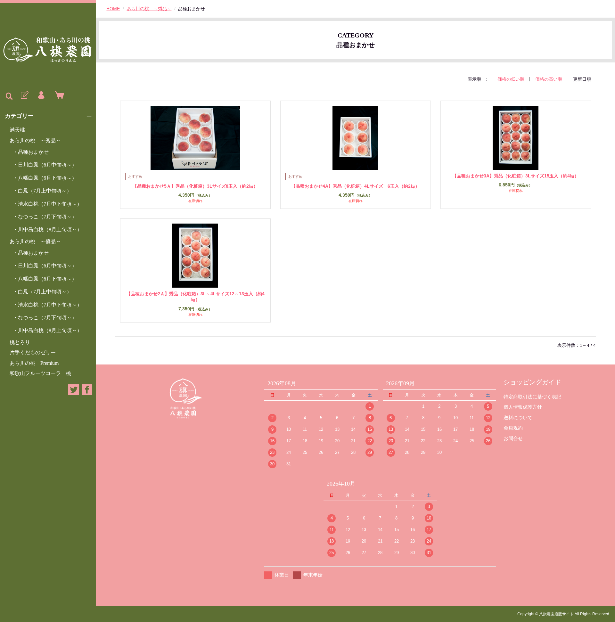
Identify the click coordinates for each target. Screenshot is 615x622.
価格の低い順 (510, 79)
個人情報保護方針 (523, 407)
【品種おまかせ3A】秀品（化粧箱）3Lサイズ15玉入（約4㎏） (515, 175)
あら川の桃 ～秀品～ (35, 140)
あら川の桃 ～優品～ (35, 241)
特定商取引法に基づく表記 (532, 396)
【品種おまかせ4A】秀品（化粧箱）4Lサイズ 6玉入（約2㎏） (355, 186)
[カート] (58, 95)
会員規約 (513, 427)
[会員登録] (24, 95)
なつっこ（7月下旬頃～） (47, 216)
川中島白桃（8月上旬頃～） (50, 229)
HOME (113, 8)
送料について (518, 417)
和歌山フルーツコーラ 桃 (40, 373)
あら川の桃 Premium (34, 363)
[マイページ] (41, 95)
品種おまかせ (33, 152)
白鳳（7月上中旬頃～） (45, 190)
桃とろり (20, 342)
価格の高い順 (548, 79)
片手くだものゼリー (33, 352)
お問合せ (513, 438)
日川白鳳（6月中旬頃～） (47, 165)
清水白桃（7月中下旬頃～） (50, 204)
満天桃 (17, 130)
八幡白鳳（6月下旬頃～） (47, 178)
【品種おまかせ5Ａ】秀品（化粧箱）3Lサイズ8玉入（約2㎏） (195, 186)
